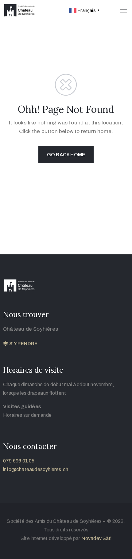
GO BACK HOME (66, 154)
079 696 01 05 (19, 460)
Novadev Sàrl (96, 538)
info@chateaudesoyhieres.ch (35, 469)
